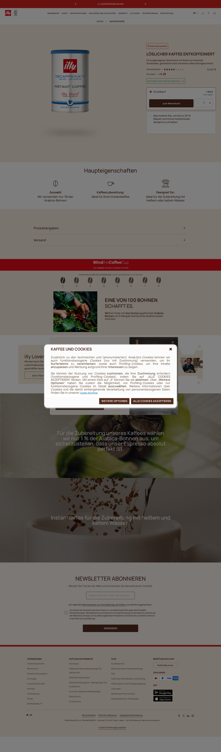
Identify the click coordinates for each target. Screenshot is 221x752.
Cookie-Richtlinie (89, 392)
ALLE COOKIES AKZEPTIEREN (152, 401)
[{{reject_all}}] (170, 349)
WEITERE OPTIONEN (114, 401)
